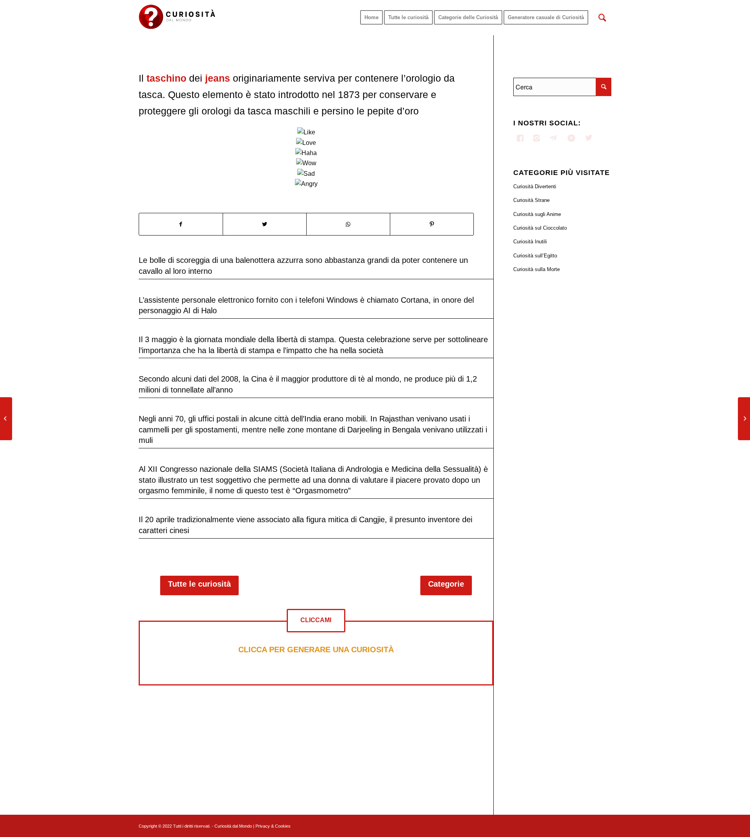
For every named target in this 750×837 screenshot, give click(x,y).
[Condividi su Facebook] (181, 224)
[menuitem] (371, 17)
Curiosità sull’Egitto (535, 256)
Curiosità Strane (531, 200)
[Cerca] (602, 17)
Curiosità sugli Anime (537, 214)
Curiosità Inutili (530, 241)
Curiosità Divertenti (534, 186)
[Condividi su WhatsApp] (348, 224)
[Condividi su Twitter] (264, 224)
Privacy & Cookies (273, 826)
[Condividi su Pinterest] (431, 224)
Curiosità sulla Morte (536, 269)
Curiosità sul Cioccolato (540, 228)
